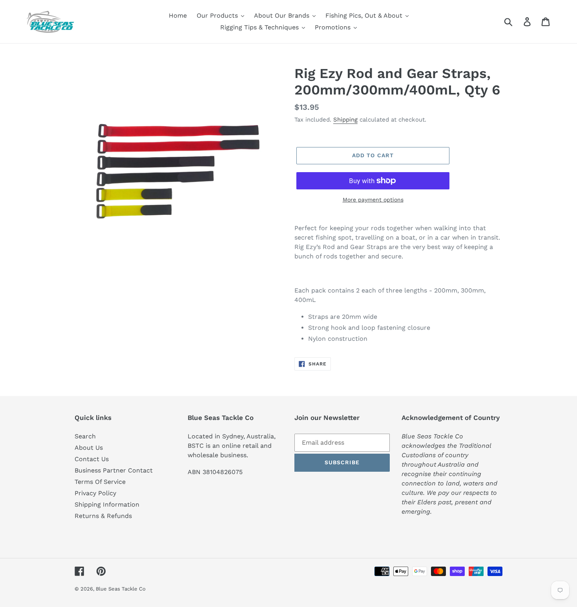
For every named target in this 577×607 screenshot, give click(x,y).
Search (85, 436)
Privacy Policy (95, 493)
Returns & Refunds (103, 516)
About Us (89, 447)
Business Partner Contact (114, 470)
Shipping (345, 119)
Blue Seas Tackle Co (121, 589)
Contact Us (92, 459)
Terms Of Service (100, 481)
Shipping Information (107, 504)
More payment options (373, 199)
